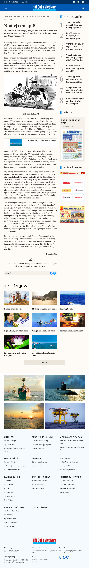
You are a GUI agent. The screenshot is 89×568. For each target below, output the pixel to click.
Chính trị (8, 437)
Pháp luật (65, 458)
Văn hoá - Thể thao (14, 507)
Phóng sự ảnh (9, 492)
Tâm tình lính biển (12, 17)
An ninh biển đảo (38, 449)
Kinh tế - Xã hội (11, 458)
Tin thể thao (8, 515)
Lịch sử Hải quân (40, 507)
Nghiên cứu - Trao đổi (70, 477)
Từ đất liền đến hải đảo (12, 470)
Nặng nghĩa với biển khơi (43, 331)
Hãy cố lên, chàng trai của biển (43, 354)
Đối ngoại (36, 458)
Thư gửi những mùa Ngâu (71, 331)
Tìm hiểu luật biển (66, 466)
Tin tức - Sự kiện (10, 441)
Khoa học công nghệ (67, 484)
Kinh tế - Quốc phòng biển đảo (15, 466)
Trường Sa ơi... (66, 309)
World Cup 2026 (9, 527)
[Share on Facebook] (51, 273)
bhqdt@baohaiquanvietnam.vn (32, 266)
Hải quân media (9, 496)
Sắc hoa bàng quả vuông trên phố (15, 354)
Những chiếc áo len (12, 309)
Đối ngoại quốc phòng (40, 462)
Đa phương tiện (12, 477)
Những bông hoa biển (39, 481)
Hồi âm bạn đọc (37, 484)
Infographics (8, 484)
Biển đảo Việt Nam (10, 523)
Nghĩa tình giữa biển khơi (16, 331)
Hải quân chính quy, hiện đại (41, 445)
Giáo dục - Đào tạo (66, 481)
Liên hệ (25, 2)
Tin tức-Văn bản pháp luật (69, 462)
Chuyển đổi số (65, 492)
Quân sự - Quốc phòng (40, 441)
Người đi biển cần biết (67, 488)
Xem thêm (44, 362)
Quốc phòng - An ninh (42, 437)
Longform (7, 481)
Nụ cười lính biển (10, 519)
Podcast (7, 488)
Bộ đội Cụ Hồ (9, 445)
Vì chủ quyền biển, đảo (71, 437)
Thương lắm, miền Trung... (44, 309)
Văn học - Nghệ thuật (11, 511)
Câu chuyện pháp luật (67, 470)
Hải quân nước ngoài (39, 466)
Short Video (8, 500)
